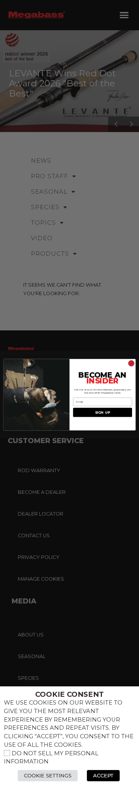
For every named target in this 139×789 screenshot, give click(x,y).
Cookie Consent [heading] (69, 694)
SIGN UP (102, 412)
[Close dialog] (131, 363)
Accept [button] (103, 775)
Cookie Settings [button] (47, 775)
